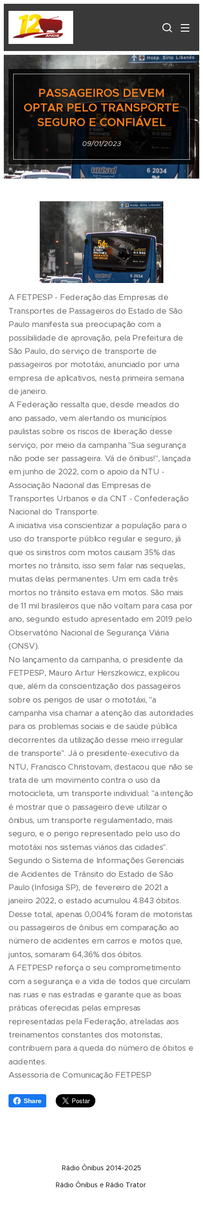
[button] (166, 27)
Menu (185, 27)
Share (33, 1101)
